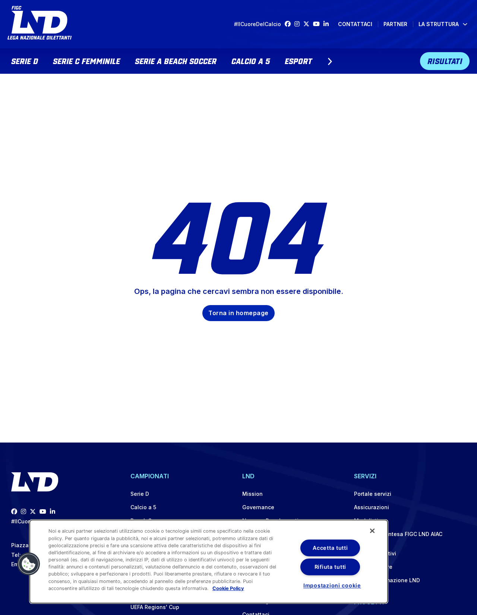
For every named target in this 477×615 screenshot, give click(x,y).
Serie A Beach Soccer (176, 60)
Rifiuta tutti (330, 567)
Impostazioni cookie (332, 585)
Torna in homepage (238, 313)
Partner (395, 24)
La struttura (438, 24)
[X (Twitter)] (308, 24)
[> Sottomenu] (330, 61)
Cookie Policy (228, 588)
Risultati (444, 60)
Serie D (24, 60)
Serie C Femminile (86, 60)
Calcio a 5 (250, 60)
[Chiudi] (372, 530)
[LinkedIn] (327, 24)
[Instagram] (298, 24)
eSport (298, 60)
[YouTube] (318, 24)
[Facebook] (289, 24)
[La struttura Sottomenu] (465, 24)
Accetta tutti (330, 548)
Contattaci (355, 24)
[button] (29, 564)
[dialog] (209, 561)
